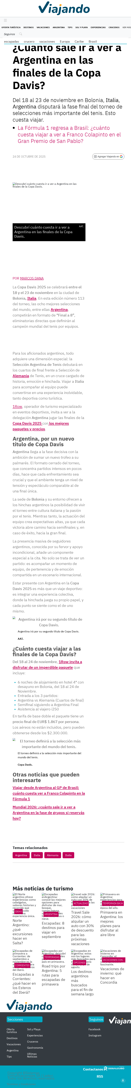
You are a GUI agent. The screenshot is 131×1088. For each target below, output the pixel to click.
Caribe (79, 41)
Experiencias (98, 27)
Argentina (59, 27)
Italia (31, 298)
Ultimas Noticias (32, 1055)
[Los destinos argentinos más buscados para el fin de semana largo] (83, 958)
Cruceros (114, 27)
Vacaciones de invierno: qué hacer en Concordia (112, 975)
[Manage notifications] (123, 1080)
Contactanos (93, 1069)
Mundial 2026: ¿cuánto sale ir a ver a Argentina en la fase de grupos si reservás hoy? (48, 812)
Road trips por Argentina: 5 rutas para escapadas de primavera (53, 974)
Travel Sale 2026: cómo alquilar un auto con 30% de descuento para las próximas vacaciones (82, 928)
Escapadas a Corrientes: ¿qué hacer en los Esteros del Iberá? (24, 983)
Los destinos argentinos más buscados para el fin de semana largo (82, 982)
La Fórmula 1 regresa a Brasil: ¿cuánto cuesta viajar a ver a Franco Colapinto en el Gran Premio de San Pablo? (69, 134)
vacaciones (47, 41)
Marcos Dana (32, 278)
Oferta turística (11, 27)
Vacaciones (43, 27)
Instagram (95, 1035)
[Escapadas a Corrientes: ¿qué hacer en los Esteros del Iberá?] (25, 960)
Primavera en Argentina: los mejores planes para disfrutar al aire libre (111, 923)
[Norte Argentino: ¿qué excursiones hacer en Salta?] (25, 905)
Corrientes (22, 965)
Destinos (29, 27)
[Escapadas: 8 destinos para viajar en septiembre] (54, 906)
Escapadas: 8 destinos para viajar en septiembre (53, 930)
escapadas (11, 41)
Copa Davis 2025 (27, 423)
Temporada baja (113, 903)
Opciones (79, 962)
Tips (70, 27)
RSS (100, 1076)
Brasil (93, 41)
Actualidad (81, 903)
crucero (29, 41)
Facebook (94, 1029)
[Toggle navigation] (5, 20)
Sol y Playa (81, 27)
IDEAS (18, 911)
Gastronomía (35, 1047)
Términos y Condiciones (21, 1084)
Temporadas (52, 957)
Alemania (21, 375)
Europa (65, 41)
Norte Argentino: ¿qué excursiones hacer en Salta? (23, 931)
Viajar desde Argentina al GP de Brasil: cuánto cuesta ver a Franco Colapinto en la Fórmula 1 (49, 793)
